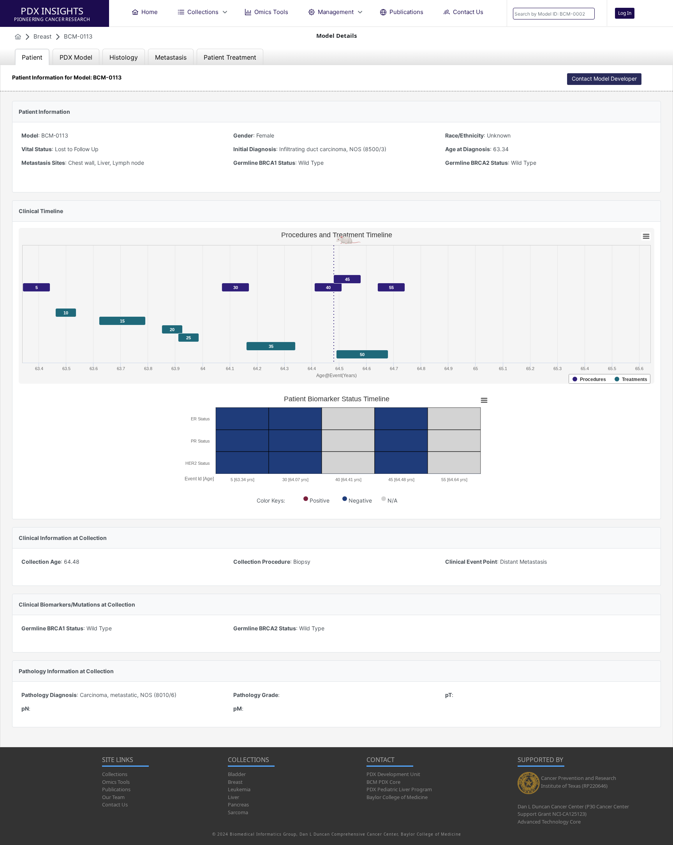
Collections (114, 774)
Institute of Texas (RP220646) (574, 785)
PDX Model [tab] (76, 57)
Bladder (237, 774)
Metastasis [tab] (171, 57)
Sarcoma (238, 812)
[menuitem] (145, 12)
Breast (235, 781)
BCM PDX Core (383, 781)
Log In (624, 13)
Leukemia (239, 789)
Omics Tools (116, 781)
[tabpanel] (336, 406)
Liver (233, 797)
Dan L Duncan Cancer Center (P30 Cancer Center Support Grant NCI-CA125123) (573, 810)
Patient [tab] (32, 57)
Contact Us (115, 804)
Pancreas (238, 804)
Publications (116, 789)
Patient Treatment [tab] (230, 57)
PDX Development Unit (393, 774)
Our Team (113, 797)
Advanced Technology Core (549, 821)
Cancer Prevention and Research (578, 777)
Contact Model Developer (604, 78)
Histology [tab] (123, 57)
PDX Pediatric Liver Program (399, 789)
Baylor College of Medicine (397, 797)
